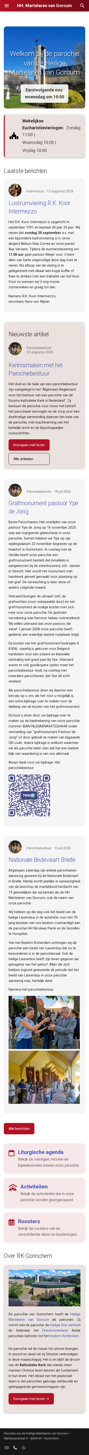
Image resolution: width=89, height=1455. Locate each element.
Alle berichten (19, 1129)
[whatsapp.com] (24, 1447)
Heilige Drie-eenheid (65, 1325)
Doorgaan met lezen (29, 445)
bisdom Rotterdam (64, 1336)
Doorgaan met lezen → (31, 1399)
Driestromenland (55, 1331)
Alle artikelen (23, 459)
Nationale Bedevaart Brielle (42, 859)
